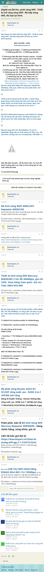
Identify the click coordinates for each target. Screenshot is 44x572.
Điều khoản (19, 570)
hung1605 (9, 537)
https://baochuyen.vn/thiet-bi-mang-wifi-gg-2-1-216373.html (19, 440)
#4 (42, 255)
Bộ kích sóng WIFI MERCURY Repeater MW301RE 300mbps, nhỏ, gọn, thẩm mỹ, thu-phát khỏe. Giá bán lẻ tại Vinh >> (20, 87)
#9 (42, 465)
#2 (42, 202)
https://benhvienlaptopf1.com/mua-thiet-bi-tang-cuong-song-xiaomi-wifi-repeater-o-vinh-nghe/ (21, 241)
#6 (42, 306)
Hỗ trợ (27, 570)
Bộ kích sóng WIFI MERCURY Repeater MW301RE (17, 207)
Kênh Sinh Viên (8, 567)
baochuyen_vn (7, 19)
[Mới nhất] (41, 2)
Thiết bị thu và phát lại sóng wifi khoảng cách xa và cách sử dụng (22, 500)
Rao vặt (15, 503)
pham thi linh (9, 548)
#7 (42, 385)
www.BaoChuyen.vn (22, 45)
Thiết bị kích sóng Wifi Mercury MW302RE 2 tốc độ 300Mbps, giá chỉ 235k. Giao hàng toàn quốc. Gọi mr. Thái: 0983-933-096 (22, 280)
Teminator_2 (9, 526)
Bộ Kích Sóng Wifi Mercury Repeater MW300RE (21, 424)
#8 (42, 419)
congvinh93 (9, 503)
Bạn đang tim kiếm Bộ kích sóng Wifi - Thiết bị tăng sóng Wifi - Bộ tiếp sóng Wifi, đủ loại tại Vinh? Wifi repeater (22, 36)
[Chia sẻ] (39, 30)
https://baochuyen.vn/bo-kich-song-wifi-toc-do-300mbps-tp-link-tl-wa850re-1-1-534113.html (22, 82)
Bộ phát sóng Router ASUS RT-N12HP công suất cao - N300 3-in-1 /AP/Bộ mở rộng (21, 392)
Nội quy (11, 570)
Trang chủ (34, 570)
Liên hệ (4, 570)
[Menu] (2, 2)
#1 (42, 31)
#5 (42, 271)
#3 (42, 234)
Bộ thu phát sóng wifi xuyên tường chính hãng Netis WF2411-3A (23, 533)
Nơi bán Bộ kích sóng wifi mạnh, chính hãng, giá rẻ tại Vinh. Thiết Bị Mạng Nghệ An (24, 511)
